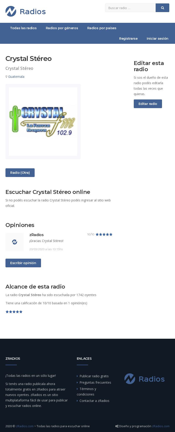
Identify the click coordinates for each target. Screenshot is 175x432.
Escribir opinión (23, 263)
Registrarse (128, 38)
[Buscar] (162, 7)
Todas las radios (23, 28)
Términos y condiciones (86, 391)
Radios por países (101, 28)
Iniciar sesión (157, 38)
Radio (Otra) (20, 172)
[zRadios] (25, 11)
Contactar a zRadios (94, 400)
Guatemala (16, 76)
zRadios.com (24, 426)
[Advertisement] (152, 187)
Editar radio (148, 104)
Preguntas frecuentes (95, 382)
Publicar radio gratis (94, 376)
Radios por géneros (62, 28)
